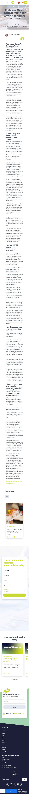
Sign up (14, 707)
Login (25, 2)
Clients (3, 742)
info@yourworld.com (10, 767)
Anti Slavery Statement (22, 791)
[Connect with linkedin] (7, 784)
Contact (4, 749)
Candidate (4, 738)
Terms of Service (17, 713)
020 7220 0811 (7, 765)
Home (12, 24)
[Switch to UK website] (19, 2)
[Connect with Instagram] (14, 784)
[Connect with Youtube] (21, 784)
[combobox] (14, 591)
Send (14, 595)
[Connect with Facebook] (11, 784)
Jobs (3, 735)
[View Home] (12, 2)
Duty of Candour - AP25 (23, 792)
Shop (3, 745)
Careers (4, 747)
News (16, 24)
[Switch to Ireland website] (22, 2)
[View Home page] (14, 774)
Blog (7, 496)
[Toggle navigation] (3, 2)
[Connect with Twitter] (18, 784)
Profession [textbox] (6, 591)
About (3, 733)
